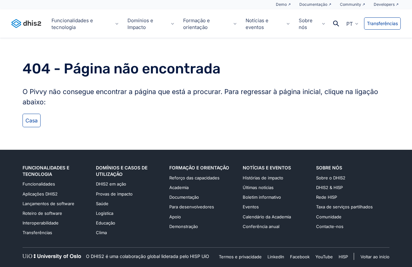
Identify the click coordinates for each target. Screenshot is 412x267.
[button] (352, 23)
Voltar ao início (374, 256)
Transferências (382, 23)
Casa (31, 120)
